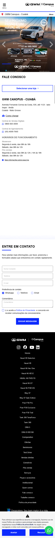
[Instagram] (18, 347)
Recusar (41, 532)
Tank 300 (27, 422)
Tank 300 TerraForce (28, 417)
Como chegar (12, 116)
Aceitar (14, 532)
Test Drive (27, 452)
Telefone (24, 293)
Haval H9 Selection (27, 358)
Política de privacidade (27, 502)
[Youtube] (31, 347)
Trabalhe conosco (27, 497)
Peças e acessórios (27, 478)
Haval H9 (27, 363)
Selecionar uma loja (26, 88)
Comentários (7, 299)
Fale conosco (27, 493)
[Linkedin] (37, 347)
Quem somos (27, 488)
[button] (4, 44)
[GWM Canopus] (39, 5)
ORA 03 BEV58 (27, 432)
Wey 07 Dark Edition (28, 398)
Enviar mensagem (27, 321)
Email (36, 293)
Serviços (27, 473)
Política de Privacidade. (26, 310)
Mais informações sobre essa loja (17, 160)
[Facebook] (24, 347)
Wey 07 (27, 393)
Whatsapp (9, 293)
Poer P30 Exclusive (27, 408)
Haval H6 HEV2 (27, 373)
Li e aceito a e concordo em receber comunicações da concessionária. (27, 311)
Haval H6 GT (28, 383)
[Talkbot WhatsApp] (49, 530)
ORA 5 (27, 427)
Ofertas (27, 442)
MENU (4, 8)
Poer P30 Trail (27, 413)
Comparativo (27, 437)
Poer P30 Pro (27, 403)
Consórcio (27, 463)
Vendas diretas (27, 458)
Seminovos (27, 447)
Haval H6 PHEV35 (27, 388)
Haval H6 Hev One (27, 368)
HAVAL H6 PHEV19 (27, 378)
